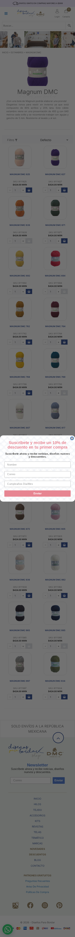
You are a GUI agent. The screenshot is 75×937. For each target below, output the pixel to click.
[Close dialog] (72, 438)
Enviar (37, 493)
